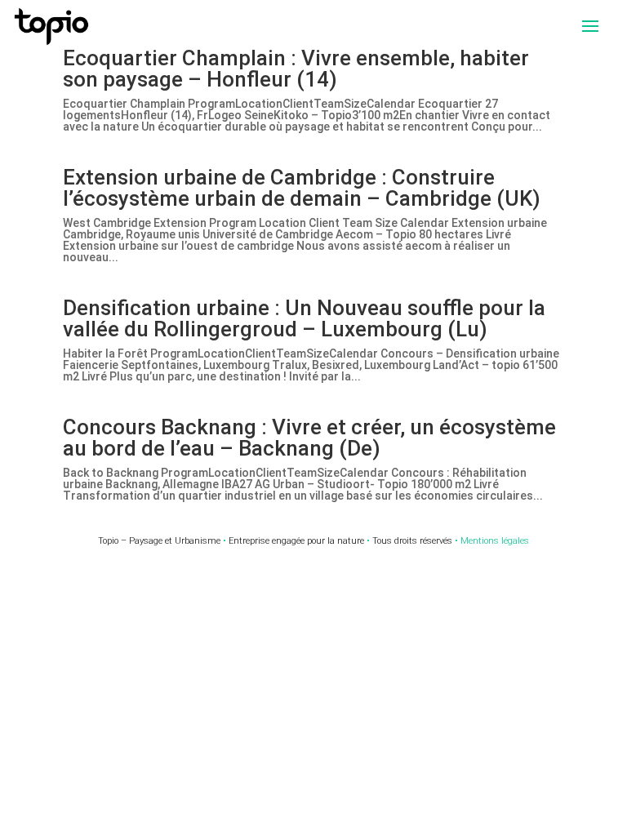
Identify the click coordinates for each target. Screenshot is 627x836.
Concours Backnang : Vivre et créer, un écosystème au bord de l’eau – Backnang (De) (309, 437)
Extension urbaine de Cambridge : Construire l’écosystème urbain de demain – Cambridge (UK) (301, 188)
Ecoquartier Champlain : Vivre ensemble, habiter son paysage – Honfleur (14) (296, 68)
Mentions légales (494, 541)
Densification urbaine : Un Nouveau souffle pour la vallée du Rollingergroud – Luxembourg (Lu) (304, 318)
